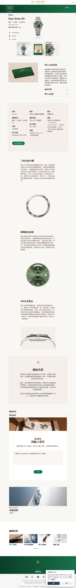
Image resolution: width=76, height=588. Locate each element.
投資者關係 (35, 586)
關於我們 (29, 586)
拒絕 (67, 583)
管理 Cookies (22, 586)
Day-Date (9, 11)
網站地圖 (42, 586)
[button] (35, 548)
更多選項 (53, 579)
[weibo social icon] (43, 577)
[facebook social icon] (26, 577)
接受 (54, 583)
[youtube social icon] (38, 577)
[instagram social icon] (32, 577)
